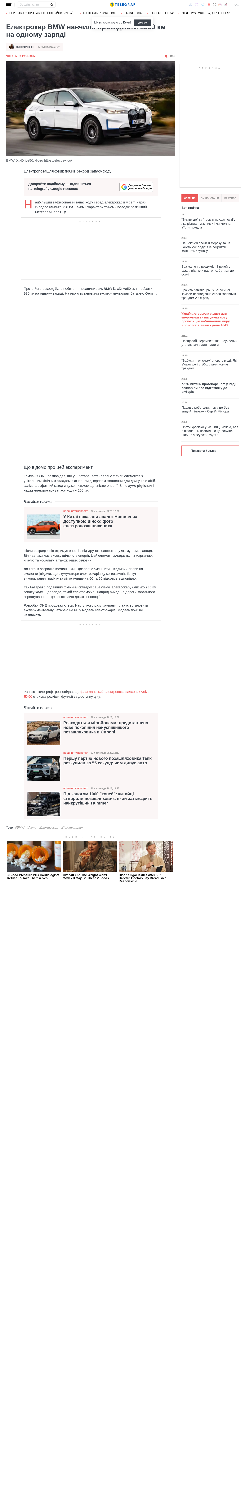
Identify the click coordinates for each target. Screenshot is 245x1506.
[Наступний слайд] (241, 13)
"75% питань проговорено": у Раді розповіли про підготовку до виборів (208, 388)
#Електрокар (48, 827)
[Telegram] (203, 4)
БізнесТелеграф (162, 13)
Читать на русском (21, 56)
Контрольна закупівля (100, 13)
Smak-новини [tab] (210, 198)
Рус (236, 4)
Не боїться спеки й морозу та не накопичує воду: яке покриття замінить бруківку (205, 247)
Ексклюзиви (133, 13)
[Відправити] (52, 5)
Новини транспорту (75, 511)
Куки (126, 22)
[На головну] (122, 4)
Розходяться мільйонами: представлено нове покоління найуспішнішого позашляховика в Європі (105, 727)
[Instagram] (220, 4)
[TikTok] (226, 5)
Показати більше (203, 450)
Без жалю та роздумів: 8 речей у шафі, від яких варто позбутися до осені (207, 270)
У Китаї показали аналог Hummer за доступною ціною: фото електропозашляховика (100, 521)
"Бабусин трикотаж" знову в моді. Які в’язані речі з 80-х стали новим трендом (209, 364)
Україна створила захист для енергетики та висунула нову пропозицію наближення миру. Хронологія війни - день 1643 (205, 319)
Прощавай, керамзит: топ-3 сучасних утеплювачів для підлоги (209, 343)
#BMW (19, 827)
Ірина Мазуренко (25, 47)
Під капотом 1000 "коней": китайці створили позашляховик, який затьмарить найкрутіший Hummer (108, 798)
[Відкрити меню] (9, 4)
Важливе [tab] (230, 198)
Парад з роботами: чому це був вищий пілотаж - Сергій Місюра (205, 409)
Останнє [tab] (190, 198)
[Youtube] (209, 5)
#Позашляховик (71, 827)
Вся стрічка (190, 207)
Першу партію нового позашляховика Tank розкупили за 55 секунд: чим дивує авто (107, 760)
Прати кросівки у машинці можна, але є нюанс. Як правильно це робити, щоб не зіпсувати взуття (209, 431)
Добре (142, 22)
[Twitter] (214, 4)
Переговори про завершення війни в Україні (42, 13)
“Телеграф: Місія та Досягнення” (206, 13)
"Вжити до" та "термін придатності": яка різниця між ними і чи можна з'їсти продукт (208, 223)
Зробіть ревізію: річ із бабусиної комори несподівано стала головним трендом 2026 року (208, 294)
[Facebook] (190, 4)
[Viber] (196, 4)
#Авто (31, 827)
